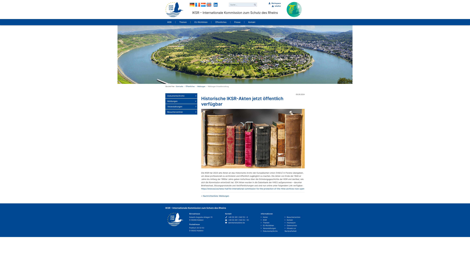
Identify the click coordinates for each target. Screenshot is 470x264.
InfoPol (278, 6)
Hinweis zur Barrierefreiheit (290, 229)
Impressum (291, 223)
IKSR (264, 220)
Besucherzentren (175, 112)
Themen (265, 223)
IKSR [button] (169, 22)
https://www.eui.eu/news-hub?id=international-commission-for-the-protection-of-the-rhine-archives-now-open (252, 188)
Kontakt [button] (251, 22)
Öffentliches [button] (220, 22)
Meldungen (201, 86)
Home (265, 217)
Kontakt (289, 220)
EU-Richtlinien (268, 225)
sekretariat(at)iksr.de (236, 223)
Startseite (179, 86)
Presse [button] (237, 22)
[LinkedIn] (215, 4)
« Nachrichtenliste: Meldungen (215, 196)
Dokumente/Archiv (176, 96)
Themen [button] (183, 22)
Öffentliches (190, 86)
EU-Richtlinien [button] (200, 22)
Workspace (276, 3)
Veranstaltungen (174, 106)
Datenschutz (291, 225)
